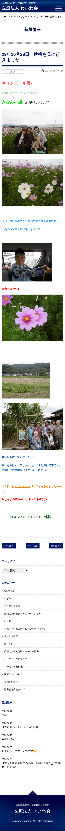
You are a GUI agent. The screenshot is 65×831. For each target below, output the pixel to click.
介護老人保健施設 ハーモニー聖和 (21, 651)
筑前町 (6, 92)
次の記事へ (8, 545)
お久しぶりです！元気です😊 (19, 751)
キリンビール (14, 83)
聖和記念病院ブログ (14, 689)
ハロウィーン (22, 486)
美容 (4, 714)
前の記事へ (56, 545)
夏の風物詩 (8, 739)
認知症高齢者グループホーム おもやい (23, 613)
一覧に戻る (32, 545)
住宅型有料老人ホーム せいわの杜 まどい (25, 628)
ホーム (5, 16)
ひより (24, 16)
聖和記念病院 (11, 681)
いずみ (7, 598)
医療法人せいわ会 (13, 674)
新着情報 (14, 16)
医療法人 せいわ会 (20, 8)
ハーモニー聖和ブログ (15, 659)
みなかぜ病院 (11, 636)
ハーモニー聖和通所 (14, 666)
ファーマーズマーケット (24, 92)
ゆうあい (8, 644)
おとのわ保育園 (12, 606)
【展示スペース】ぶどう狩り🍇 (20, 726)
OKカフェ (9, 590)
